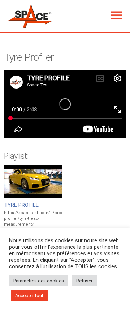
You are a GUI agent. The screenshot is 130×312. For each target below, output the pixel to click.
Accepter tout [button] (29, 295)
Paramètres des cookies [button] (38, 280)
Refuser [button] (84, 280)
